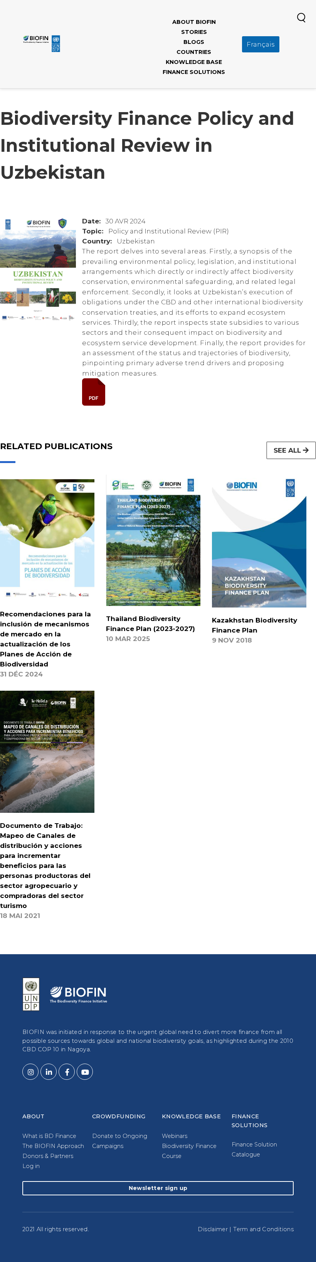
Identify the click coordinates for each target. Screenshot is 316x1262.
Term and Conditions (263, 1229)
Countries (193, 52)
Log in (31, 1166)
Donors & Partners (47, 1156)
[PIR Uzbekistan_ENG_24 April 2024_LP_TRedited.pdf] (199, 392)
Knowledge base (194, 62)
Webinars (174, 1136)
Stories (194, 32)
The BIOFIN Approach (53, 1146)
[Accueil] (41, 43)
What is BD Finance (49, 1136)
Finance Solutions (194, 72)
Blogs (193, 42)
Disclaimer (213, 1229)
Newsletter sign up (158, 1188)
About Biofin (194, 21)
